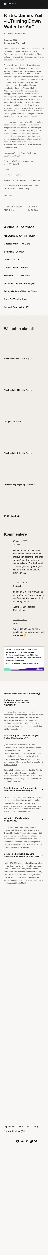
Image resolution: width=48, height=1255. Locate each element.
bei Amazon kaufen (13, 175)
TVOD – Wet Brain (12, 516)
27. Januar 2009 (20, 541)
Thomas (16, 545)
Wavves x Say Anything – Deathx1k (19, 485)
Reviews (22, 33)
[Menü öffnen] (42, 4)
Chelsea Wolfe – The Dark (17, 243)
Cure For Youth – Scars (15, 299)
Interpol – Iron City (12, 422)
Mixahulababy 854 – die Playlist (19, 236)
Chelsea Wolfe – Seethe (16, 267)
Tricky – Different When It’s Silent (20, 291)
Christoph (17, 586)
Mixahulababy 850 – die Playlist (18, 390)
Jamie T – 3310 (11, 259)
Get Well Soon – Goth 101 (16, 307)
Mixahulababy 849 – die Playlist (18, 453)
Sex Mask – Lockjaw (14, 252)
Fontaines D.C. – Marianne (17, 275)
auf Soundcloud (10, 765)
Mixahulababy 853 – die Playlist (19, 283)
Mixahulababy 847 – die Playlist (18, 359)
